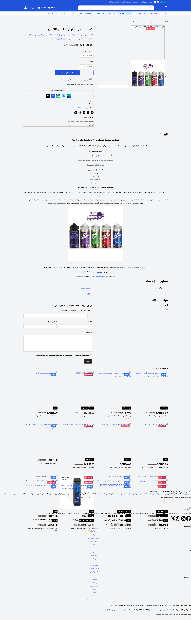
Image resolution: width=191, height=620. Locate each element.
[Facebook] (158, 2)
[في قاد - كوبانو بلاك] (151, 501)
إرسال (88, 361)
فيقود (55, 408)
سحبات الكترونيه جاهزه (158, 13)
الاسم (89, 321)
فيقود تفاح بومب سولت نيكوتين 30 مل (45, 416)
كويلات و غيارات (85, 13)
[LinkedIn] (84, 112)
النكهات (99, 272)
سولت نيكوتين (100, 276)
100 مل (87, 294)
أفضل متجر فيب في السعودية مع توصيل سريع (170, 491)
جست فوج (127, 459)
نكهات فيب (71, 121)
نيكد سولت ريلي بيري (87, 416)
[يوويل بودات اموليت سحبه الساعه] (77, 440)
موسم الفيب (52, 13)
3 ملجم (88, 288)
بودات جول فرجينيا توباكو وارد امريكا (157, 416)
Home (166, 22)
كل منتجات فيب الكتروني (156, 22)
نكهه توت (86, 124)
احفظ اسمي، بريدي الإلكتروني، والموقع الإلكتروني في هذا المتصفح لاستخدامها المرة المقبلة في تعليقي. (62, 355)
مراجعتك (88, 332)
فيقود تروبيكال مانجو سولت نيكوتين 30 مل (154, 467)
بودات (98, 13)
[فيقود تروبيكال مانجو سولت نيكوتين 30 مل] (151, 440)
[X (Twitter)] (88, 112)
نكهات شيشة (125, 13)
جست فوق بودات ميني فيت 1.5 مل (120, 467)
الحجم (92, 61)
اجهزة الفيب (140, 13)
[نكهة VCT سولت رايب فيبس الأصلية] (77, 501)
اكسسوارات (64, 13)
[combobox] (118, 7)
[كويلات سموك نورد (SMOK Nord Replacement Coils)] (40, 501)
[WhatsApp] (75, 112)
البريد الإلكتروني (51, 321)
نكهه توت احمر (79, 124)
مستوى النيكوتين (88, 51)
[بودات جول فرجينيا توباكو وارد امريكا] (151, 389)
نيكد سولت (84, 408)
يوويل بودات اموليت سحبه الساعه (83, 467)
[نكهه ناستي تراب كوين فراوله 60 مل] (114, 501)
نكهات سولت (110, 13)
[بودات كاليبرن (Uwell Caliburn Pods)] (114, 389)
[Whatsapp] (178, 518)
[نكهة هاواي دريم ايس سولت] (40, 440)
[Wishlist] (49, 8)
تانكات (74, 13)
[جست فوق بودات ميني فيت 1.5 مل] (114, 440)
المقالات (41, 13)
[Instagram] (155, 2)
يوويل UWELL (126, 408)
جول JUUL (164, 408)
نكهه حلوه (71, 124)
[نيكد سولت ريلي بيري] (77, 389)
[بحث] (80, 8)
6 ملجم (83, 288)
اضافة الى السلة (67, 73)
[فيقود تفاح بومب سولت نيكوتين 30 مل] (40, 389)
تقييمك (90, 316)
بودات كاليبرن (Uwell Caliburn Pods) (119, 416)
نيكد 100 (91, 408)
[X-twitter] (173, 518)
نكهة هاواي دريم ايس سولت (48, 463)
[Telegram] (79, 112)
